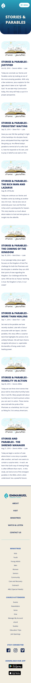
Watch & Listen (15, 525)
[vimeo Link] (22, 650)
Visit (15, 510)
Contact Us (15, 532)
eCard (15, 622)
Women (15, 569)
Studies (15, 626)
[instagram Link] (15, 650)
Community (15, 577)
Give (15, 614)
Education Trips (15, 630)
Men (15, 565)
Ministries (15, 518)
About (15, 503)
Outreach (15, 585)
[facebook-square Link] (8, 650)
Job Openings (15, 634)
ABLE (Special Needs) (15, 589)
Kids (15, 553)
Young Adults (15, 561)
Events (15, 602)
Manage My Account (15, 618)
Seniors (15, 573)
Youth (15, 557)
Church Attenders (15, 597)
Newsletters (15, 606)
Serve (15, 610)
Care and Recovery (15, 581)
